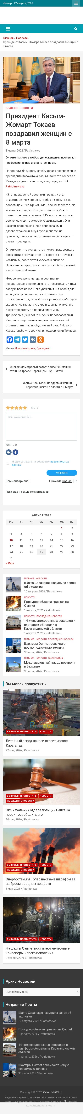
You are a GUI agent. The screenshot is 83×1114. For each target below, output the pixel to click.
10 (11, 540)
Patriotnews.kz (15, 186)
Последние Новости (49, 616)
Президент (44, 348)
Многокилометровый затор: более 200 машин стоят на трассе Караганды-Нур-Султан (40, 369)
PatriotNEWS (20, 13)
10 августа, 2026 (34, 591)
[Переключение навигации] (8, 28)
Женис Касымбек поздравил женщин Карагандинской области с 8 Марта (48, 385)
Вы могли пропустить (21, 731)
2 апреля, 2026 (15, 957)
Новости (26, 108)
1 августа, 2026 (33, 610)
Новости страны (25, 348)
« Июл (10, 563)
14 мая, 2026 (14, 819)
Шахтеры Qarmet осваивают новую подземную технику (45, 645)
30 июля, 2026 (33, 652)
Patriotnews (32, 150)
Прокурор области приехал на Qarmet (45, 1029)
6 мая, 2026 (13, 888)
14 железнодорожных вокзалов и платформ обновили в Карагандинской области (49, 624)
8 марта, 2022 (14, 150)
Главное (12, 108)
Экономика (55, 658)
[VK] (9, 452)
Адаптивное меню (76, 3)
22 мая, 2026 (14, 750)
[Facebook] (15, 452)
